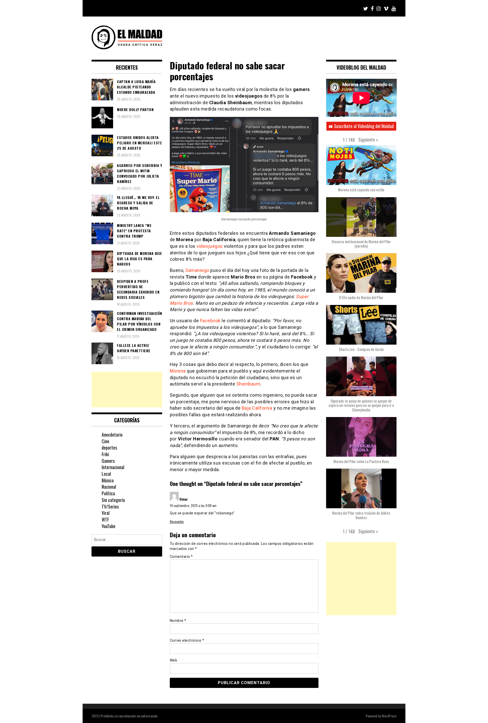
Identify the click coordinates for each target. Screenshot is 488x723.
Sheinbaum (248, 384)
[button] (368, 139)
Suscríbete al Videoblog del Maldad (364, 126)
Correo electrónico (187, 640)
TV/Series (110, 506)
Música (108, 480)
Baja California (257, 408)
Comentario (181, 557)
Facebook (210, 320)
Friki (105, 454)
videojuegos (209, 246)
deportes (109, 447)
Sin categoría (113, 500)
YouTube (108, 526)
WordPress (389, 715)
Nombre (178, 621)
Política (108, 493)
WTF (105, 519)
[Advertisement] (127, 389)
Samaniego (197, 270)
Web (173, 660)
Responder (177, 521)
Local (106, 473)
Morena (178, 371)
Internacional (113, 467)
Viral (106, 513)
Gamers (108, 460)
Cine (105, 441)
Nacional (109, 486)
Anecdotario (112, 434)
